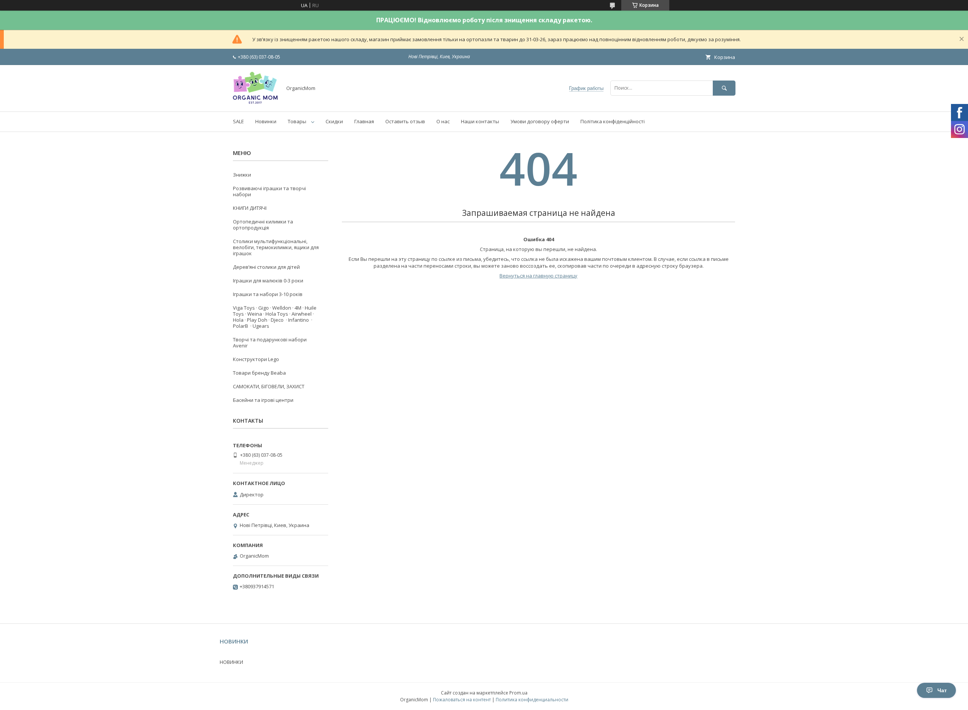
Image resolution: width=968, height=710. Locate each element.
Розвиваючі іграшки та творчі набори (269, 191)
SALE (238, 121)
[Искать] (724, 88)
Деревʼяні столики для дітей (266, 267)
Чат (942, 690)
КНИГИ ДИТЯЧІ (250, 208)
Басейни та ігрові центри (263, 400)
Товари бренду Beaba (259, 372)
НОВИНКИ (231, 662)
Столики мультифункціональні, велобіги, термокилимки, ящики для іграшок (276, 247)
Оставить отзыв (405, 121)
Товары (297, 121)
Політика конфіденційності (612, 121)
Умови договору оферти (539, 121)
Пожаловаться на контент (462, 699)
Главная (364, 121)
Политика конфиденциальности (532, 699)
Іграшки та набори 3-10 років (267, 294)
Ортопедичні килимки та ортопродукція (263, 224)
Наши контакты (480, 121)
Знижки (242, 174)
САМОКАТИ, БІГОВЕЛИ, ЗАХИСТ (268, 386)
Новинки (265, 121)
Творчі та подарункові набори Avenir (270, 342)
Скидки (334, 121)
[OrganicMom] (255, 101)
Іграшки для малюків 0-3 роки (268, 280)
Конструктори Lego (256, 359)
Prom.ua (518, 693)
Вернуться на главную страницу (538, 275)
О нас (443, 121)
